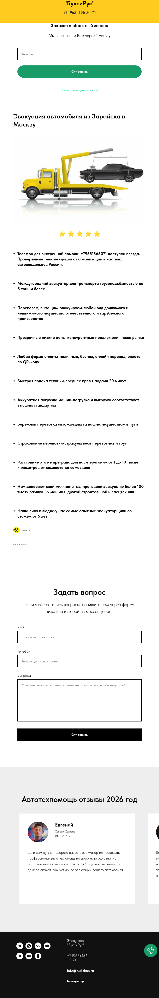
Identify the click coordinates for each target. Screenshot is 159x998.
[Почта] (28, 958)
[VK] (38, 948)
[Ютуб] (47, 948)
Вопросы (24, 675)
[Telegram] (19, 948)
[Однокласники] (38, 958)
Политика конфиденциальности (80, 90)
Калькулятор (75, 981)
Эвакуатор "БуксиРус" (76, 942)
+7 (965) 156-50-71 (79, 12)
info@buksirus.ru (80, 970)
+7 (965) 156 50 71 (77, 957)
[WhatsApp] (28, 948)
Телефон (23, 651)
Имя (20, 627)
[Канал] (19, 958)
